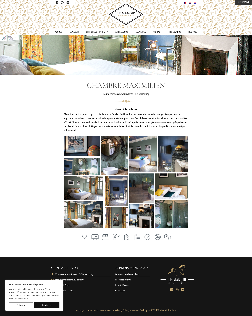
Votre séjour (121, 31)
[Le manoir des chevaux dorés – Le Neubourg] (126, 13)
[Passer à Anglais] (190, 2)
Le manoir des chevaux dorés (127, 274)
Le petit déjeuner (122, 285)
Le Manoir (74, 31)
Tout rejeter (21, 305)
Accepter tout (46, 305)
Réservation (175, 31)
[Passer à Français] (185, 2)
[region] (34, 295)
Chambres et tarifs (97, 32)
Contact (157, 31)
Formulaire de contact (64, 290)
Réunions (192, 31)
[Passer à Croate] (195, 2)
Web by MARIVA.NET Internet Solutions (158, 310)
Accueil (58, 31)
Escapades (141, 31)
